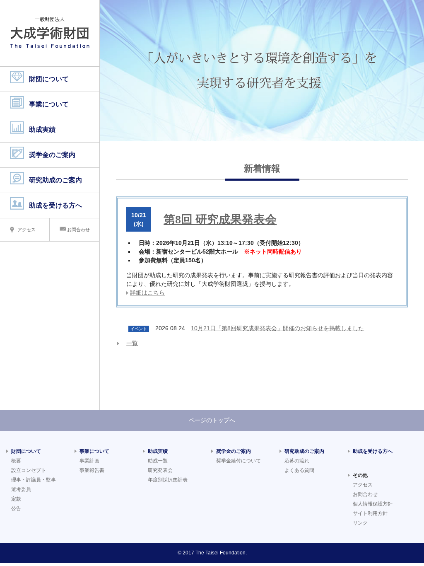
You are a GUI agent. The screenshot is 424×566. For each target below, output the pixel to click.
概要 (16, 461)
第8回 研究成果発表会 (220, 219)
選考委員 (21, 489)
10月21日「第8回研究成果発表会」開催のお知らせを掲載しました (277, 328)
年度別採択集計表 (168, 480)
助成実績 (42, 129)
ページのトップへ (212, 420)
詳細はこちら (147, 292)
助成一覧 (158, 461)
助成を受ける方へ (55, 205)
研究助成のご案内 (55, 180)
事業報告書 (92, 470)
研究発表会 (160, 470)
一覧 (132, 343)
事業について (49, 104)
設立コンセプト (28, 470)
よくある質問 (299, 470)
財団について (49, 78)
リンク (360, 523)
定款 (16, 499)
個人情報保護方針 (373, 504)
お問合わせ (78, 229)
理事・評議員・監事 (33, 480)
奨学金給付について (238, 461)
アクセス (26, 229)
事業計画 (89, 461)
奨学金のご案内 (52, 154)
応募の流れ (296, 461)
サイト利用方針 (370, 513)
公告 (16, 508)
